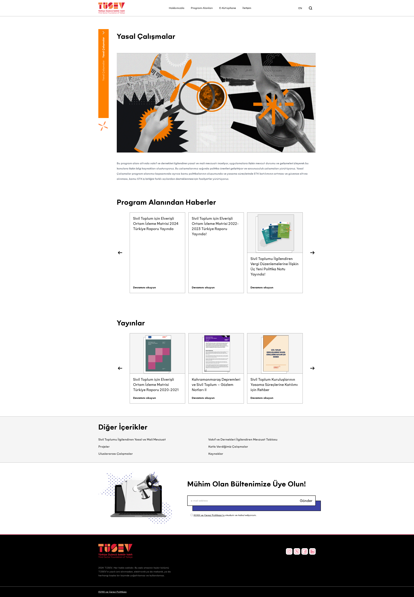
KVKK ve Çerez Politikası (112, 591)
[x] (297, 551)
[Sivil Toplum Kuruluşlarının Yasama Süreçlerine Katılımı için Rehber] (276, 353)
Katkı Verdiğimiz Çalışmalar (228, 447)
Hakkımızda (176, 8)
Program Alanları (202, 8)
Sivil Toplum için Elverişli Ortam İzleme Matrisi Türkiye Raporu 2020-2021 (156, 384)
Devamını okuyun (144, 287)
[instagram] (289, 551)
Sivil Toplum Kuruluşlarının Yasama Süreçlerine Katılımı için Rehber (274, 384)
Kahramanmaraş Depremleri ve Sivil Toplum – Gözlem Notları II (216, 384)
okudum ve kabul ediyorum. (225, 515)
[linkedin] (312, 551)
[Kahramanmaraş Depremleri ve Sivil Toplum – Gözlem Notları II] (217, 353)
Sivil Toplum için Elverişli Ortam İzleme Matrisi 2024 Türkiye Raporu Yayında (155, 223)
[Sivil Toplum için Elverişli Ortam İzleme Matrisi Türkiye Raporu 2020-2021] (158, 353)
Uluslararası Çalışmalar (115, 454)
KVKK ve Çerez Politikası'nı (209, 515)
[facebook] (304, 551)
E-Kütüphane (227, 8)
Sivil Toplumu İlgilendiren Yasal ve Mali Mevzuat (132, 439)
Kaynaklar (215, 454)
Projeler (104, 447)
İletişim (246, 8)
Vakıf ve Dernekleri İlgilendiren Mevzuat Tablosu (242, 439)
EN (300, 8)
